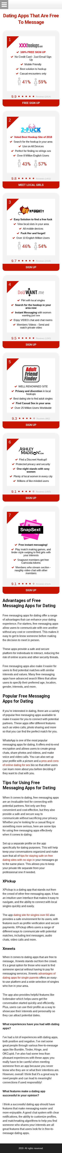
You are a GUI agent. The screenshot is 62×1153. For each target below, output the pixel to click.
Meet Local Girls (31, 185)
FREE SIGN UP (31, 103)
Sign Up (31, 267)
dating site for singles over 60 (31, 915)
